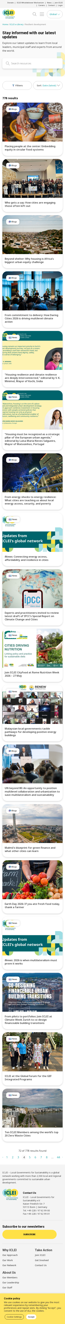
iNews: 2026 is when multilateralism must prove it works (31, 962)
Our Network (9, 1265)
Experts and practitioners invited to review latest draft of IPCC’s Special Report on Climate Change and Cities (32, 616)
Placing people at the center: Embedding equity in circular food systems (30, 148)
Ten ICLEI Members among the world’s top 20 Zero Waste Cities (31, 1134)
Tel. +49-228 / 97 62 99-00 (36, 1210)
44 (58, 1157)
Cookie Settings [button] (14, 1316)
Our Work (7, 1260)
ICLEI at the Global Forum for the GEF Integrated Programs (28, 1077)
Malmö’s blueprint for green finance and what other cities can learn (30, 849)
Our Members (9, 1277)
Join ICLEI (59, 2)
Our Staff (7, 1287)
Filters (19, 85)
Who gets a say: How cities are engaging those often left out (30, 204)
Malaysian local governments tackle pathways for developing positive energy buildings (30, 732)
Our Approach (10, 1255)
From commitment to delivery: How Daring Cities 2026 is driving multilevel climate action (31, 318)
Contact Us (41, 1265)
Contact (51, 5)
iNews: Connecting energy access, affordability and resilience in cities (26, 558)
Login (60, 5)
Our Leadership (10, 1282)
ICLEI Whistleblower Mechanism (30, 2)
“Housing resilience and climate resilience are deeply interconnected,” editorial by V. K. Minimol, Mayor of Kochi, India (32, 378)
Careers (41, 5)
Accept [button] (31, 1316)
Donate (10, 2)
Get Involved (42, 1260)
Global (53, 14)
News (49, 2)
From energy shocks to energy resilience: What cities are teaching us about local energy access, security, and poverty (30, 500)
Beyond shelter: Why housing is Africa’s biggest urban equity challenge (29, 260)
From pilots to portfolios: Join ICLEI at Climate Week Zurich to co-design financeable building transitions (28, 1020)
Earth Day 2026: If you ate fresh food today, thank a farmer (32, 905)
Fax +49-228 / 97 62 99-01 (36, 1213)
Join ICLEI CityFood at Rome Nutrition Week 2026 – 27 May (32, 674)
